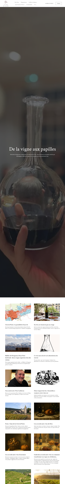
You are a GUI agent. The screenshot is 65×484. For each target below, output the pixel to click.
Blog (35, 4)
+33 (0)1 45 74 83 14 (49, 3)
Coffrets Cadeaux (33, 2)
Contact (58, 3)
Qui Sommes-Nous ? (19, 4)
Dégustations (24, 2)
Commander (29, 4)
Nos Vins (17, 2)
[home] (5, 3)
